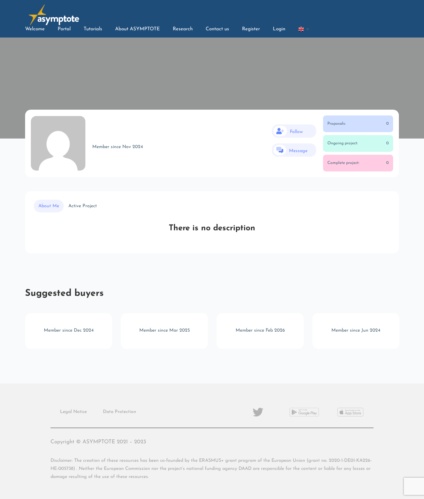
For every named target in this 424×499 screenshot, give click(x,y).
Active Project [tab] (82, 206)
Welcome (35, 29)
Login (279, 29)
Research (183, 29)
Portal (64, 29)
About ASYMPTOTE (137, 29)
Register (251, 29)
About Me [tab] (48, 206)
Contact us (217, 29)
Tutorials (93, 29)
